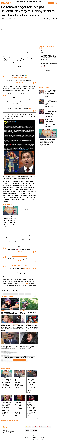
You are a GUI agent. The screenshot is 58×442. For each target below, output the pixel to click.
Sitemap (42, 437)
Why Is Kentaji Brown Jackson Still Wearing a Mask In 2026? (49, 64)
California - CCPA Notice (44, 435)
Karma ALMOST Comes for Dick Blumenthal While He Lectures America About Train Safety (19, 382)
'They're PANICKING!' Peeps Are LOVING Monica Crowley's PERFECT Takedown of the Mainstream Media (32, 384)
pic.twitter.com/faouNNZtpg (19, 77)
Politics (17, 1)
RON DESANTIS (27, 293)
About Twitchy (36, 435)
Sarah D (2, 18)
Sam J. (5, 226)
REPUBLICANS (21, 293)
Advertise (35, 437)
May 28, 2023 (19, 82)
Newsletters (50, 434)
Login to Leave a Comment (19, 360)
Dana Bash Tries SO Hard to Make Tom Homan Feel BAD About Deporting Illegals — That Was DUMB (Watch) (51, 113)
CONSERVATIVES (6, 293)
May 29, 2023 (26, 268)
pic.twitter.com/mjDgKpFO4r (19, 265)
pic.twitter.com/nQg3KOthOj (19, 106)
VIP (33, 434)
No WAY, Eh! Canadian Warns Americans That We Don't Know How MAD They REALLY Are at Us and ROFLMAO (10, 220)
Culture (26, 1)
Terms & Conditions (36, 439)
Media (21, 1)
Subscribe (51, 3)
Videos (30, 1)
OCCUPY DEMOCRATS (14, 293)
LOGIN (46, 3)
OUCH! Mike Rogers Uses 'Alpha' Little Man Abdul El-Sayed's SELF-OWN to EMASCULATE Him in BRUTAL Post (19, 409)
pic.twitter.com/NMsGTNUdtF (19, 256)
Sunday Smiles (44, 50)
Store (40, 1)
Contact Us (43, 439)
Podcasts (35, 1)
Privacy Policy (43, 434)
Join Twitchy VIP (23, 283)
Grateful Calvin (18, 389)
